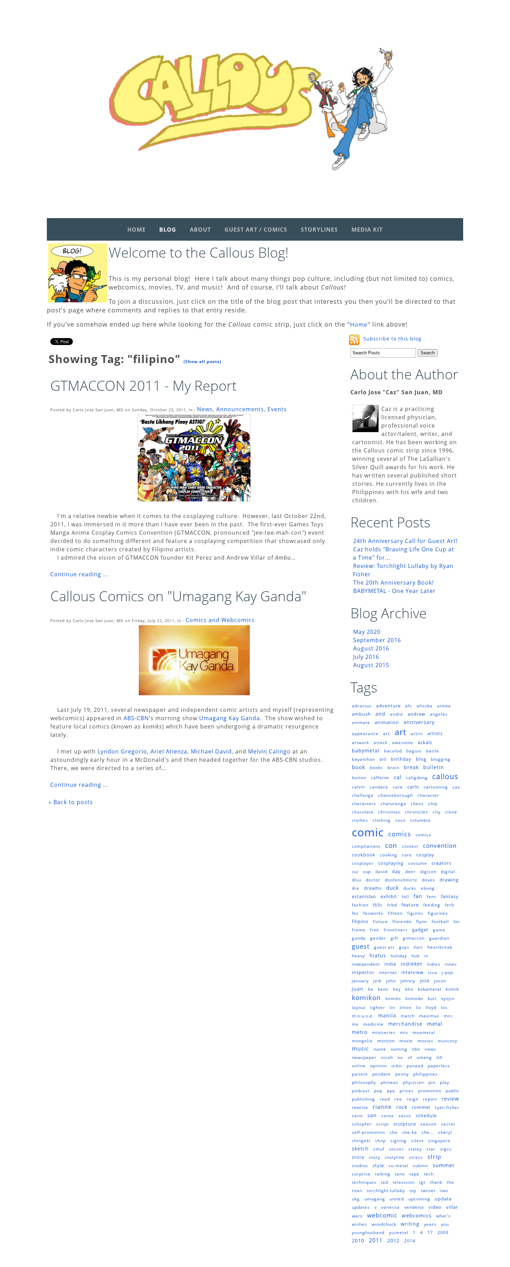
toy (412, 1190)
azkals (425, 742)
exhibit (389, 896)
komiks (393, 998)
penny (402, 1074)
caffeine (380, 778)
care (398, 787)
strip (434, 1157)
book (358, 767)
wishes (359, 1224)
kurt (432, 998)
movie (406, 1041)
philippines (425, 1074)
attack (381, 742)
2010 (358, 1240)
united (397, 1199)
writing (410, 1224)
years (430, 1224)
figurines (438, 913)
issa (432, 972)
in (426, 956)
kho (409, 989)
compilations (366, 846)
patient (360, 1074)
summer (444, 1165)
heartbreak (439, 947)
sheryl (445, 1132)
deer (410, 871)
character (428, 795)
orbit (396, 1066)
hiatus (377, 955)
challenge (363, 795)
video (435, 1207)
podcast (360, 1091)
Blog (167, 229)
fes (355, 913)
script (382, 1124)
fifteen (395, 913)
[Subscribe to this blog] (354, 339)
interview (412, 972)
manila (387, 1015)
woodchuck (384, 1224)
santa (387, 1116)
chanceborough (395, 795)
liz (418, 1007)
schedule (426, 1115)
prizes (407, 1091)
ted (384, 1182)
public (452, 1091)
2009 (443, 1232)
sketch (360, 1148)
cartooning (436, 787)
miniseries (384, 1032)
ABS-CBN (135, 718)
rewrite (360, 1107)
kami (383, 989)
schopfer (362, 1124)
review (450, 1098)
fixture (380, 921)
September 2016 (377, 640)
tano (400, 1174)
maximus (429, 1016)
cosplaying (390, 863)
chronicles (416, 812)
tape (414, 1174)
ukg (356, 1199)
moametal (424, 1032)
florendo (401, 921)
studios (360, 1166)
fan (418, 896)
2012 (393, 1240)
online (359, 1066)
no (400, 1057)
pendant (381, 1074)
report (430, 1099)
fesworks (373, 913)
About (200, 229)
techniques (364, 1182)
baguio (414, 751)
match (408, 1016)
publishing (363, 1099)
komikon (366, 997)
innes (451, 964)
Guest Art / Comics (255, 229)
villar (452, 1207)
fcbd (392, 905)
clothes (360, 820)
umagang (374, 1199)
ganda (359, 938)
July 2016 (366, 657)
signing (398, 1141)
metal (434, 1023)
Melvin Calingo (269, 751)
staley (415, 1149)
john (391, 981)
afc (408, 706)
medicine (373, 1024)
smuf (378, 1149)
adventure (388, 706)
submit (420, 1166)
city (437, 812)
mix (404, 1032)
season (428, 1124)
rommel (421, 1107)
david (381, 871)
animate (361, 722)
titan (357, 1190)
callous (445, 776)
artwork (360, 742)
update (443, 1199)
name (380, 1049)
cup (367, 871)
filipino (360, 921)
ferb (449, 905)
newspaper (364, 1057)
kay (397, 989)
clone (451, 812)
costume (417, 863)
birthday (401, 759)
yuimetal (398, 1232)
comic (368, 832)
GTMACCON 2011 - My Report (143, 385)
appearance (365, 733)
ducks (409, 888)
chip (432, 804)
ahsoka (425, 706)
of (410, 1057)
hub (415, 956)
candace (378, 787)
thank (436, 1182)
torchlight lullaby (386, 1190)
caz (456, 787)
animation (387, 722)
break (411, 767)
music (360, 1048)
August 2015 (371, 665)
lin (392, 1007)
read (385, 1099)
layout (359, 1007)
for (456, 921)
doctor (373, 880)
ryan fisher (447, 1107)
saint (357, 1116)
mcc (448, 1016)
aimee (444, 706)
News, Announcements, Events (242, 409)
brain (393, 767)
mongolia (362, 1041)
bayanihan (363, 759)
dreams (373, 888)
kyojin (447, 998)
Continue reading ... (79, 574)
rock (401, 1107)
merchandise (405, 1023)
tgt (422, 1182)
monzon (386, 1041)
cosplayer (363, 863)
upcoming (419, 1199)
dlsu (356, 880)
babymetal (366, 750)
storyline (395, 1157)
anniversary (419, 722)
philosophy (364, 1082)
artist (417, 733)
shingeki (361, 1141)
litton (405, 1007)
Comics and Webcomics (220, 620)
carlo (413, 787)
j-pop (447, 972)
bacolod (393, 751)
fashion (360, 905)
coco (400, 820)
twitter (428, 1190)
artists (435, 733)
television (404, 1182)
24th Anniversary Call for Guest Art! (405, 541)
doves (428, 880)
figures (415, 913)
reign (412, 1099)
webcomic (382, 1215)
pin (431, 1082)
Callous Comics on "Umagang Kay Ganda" (178, 595)
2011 (376, 1240)
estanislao (364, 896)
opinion (378, 1066)
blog (421, 759)
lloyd (431, 1007)
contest (410, 846)
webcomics (417, 1215)
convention (440, 846)
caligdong (417, 778)
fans (431, 896)
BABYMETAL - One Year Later (394, 591)
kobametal (429, 989)
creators (441, 863)
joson (440, 981)
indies (433, 964)
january (360, 981)
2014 (409, 1241)
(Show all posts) (202, 361)
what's (443, 1216)
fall (405, 896)
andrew (416, 714)
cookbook (363, 855)
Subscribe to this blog (392, 338)
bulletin (433, 767)
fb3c (378, 905)
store (358, 1157)
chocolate (363, 812)
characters (364, 804)
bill (383, 759)
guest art (384, 947)
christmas (389, 812)
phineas (389, 1082)
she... (428, 1132)
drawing (449, 880)
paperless (439, 1066)
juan (358, 988)
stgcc (446, 1149)
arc (386, 733)
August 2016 (371, 648)
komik (452, 989)
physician (413, 1082)
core (407, 855)
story (374, 1157)
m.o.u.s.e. (363, 1016)
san (372, 1115)
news (430, 1049)
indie (390, 964)
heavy (358, 956)
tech (429, 1174)
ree (398, 1099)
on (439, 1057)
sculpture (404, 1124)
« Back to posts (71, 802)
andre (396, 714)
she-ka (409, 1132)
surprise (361, 1174)
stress (416, 1157)
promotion (429, 1091)
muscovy (447, 1041)
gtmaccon (414, 938)
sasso (404, 1116)
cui (355, 871)
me (355, 1024)
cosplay (425, 855)
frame (358, 930)
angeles (439, 714)
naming (399, 1049)
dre (355, 888)
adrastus (362, 706)
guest (360, 946)
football (440, 921)
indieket (411, 963)
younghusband (368, 1232)
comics (399, 834)
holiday (399, 956)
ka (370, 989)
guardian (439, 938)
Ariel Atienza (169, 751)
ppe (391, 1091)
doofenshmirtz (401, 880)
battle (432, 751)
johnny (407, 981)
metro (359, 1032)
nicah (387, 1057)
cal (397, 777)
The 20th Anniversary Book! (393, 582)
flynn (421, 921)
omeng (424, 1057)
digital (448, 871)
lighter (377, 1007)
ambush (361, 714)
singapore (439, 1141)
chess (417, 804)
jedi (377, 981)
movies (425, 1041)
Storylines (319, 229)
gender (378, 938)
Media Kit (367, 229)
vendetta (414, 1207)
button (359, 778)
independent (366, 964)
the (450, 1182)
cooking (388, 855)
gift (394, 938)
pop (378, 1091)
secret (448, 1124)
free (374, 930)
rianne (382, 1107)
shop (380, 1141)
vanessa (390, 1207)
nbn (416, 1049)
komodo (414, 998)
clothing (382, 820)
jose (425, 980)
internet (388, 972)
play (444, 1082)
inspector (363, 972)
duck (392, 887)
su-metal (398, 1166)
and (380, 713)
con (391, 845)
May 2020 (367, 632)
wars (357, 1216)
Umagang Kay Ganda (229, 718)
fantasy (450, 896)
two (444, 1190)
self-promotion (368, 1132)
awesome (402, 742)
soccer (396, 1149)
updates (361, 1207)
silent (417, 1141)
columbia (420, 820)
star (430, 1149)
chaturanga (393, 804)
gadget (420, 929)
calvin (358, 787)
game (439, 930)
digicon (428, 871)
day (396, 871)
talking (382, 1174)
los (444, 1007)
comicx (423, 835)
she (394, 1132)
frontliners (396, 930)
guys (404, 947)
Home (136, 229)
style (378, 1165)
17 (430, 1232)
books (376, 767)
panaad (415, 1066)
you (445, 1224)
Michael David (211, 751)
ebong (428, 888)
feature (410, 905)
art (400, 732)
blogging (440, 759)
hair (418, 947)
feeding (431, 905)
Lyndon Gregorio (122, 751)
